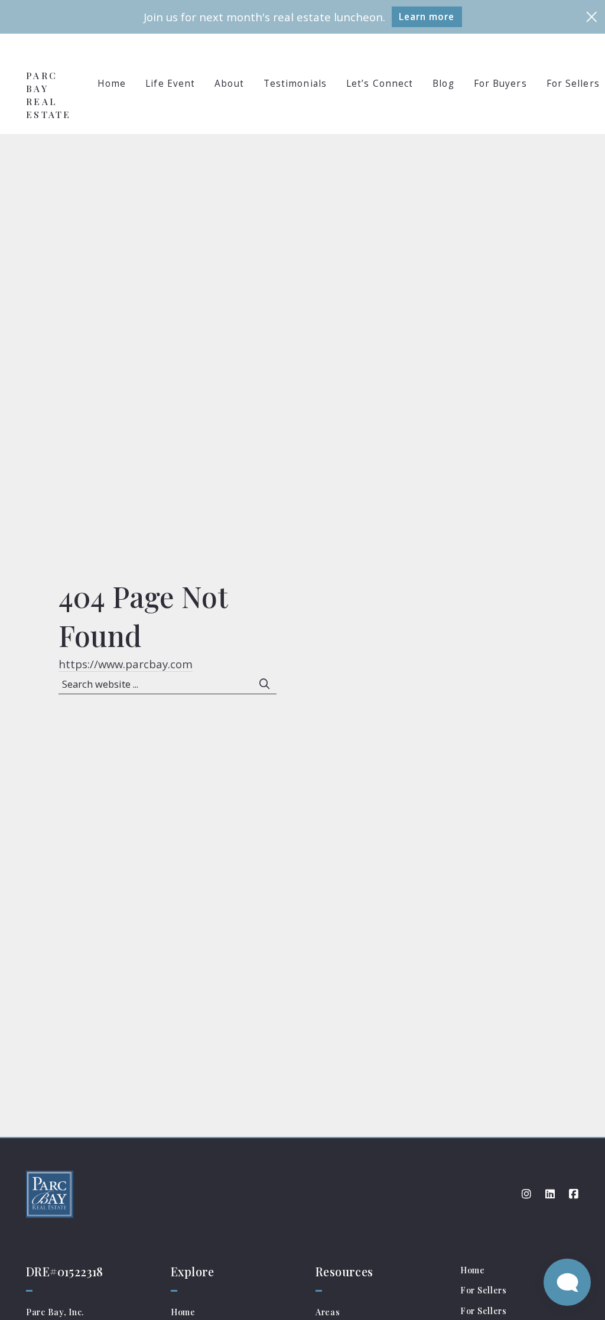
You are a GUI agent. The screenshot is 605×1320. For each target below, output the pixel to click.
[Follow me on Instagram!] (526, 1194)
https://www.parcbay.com (125, 663)
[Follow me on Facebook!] (573, 1194)
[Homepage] (48, 55)
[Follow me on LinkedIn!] (550, 1194)
